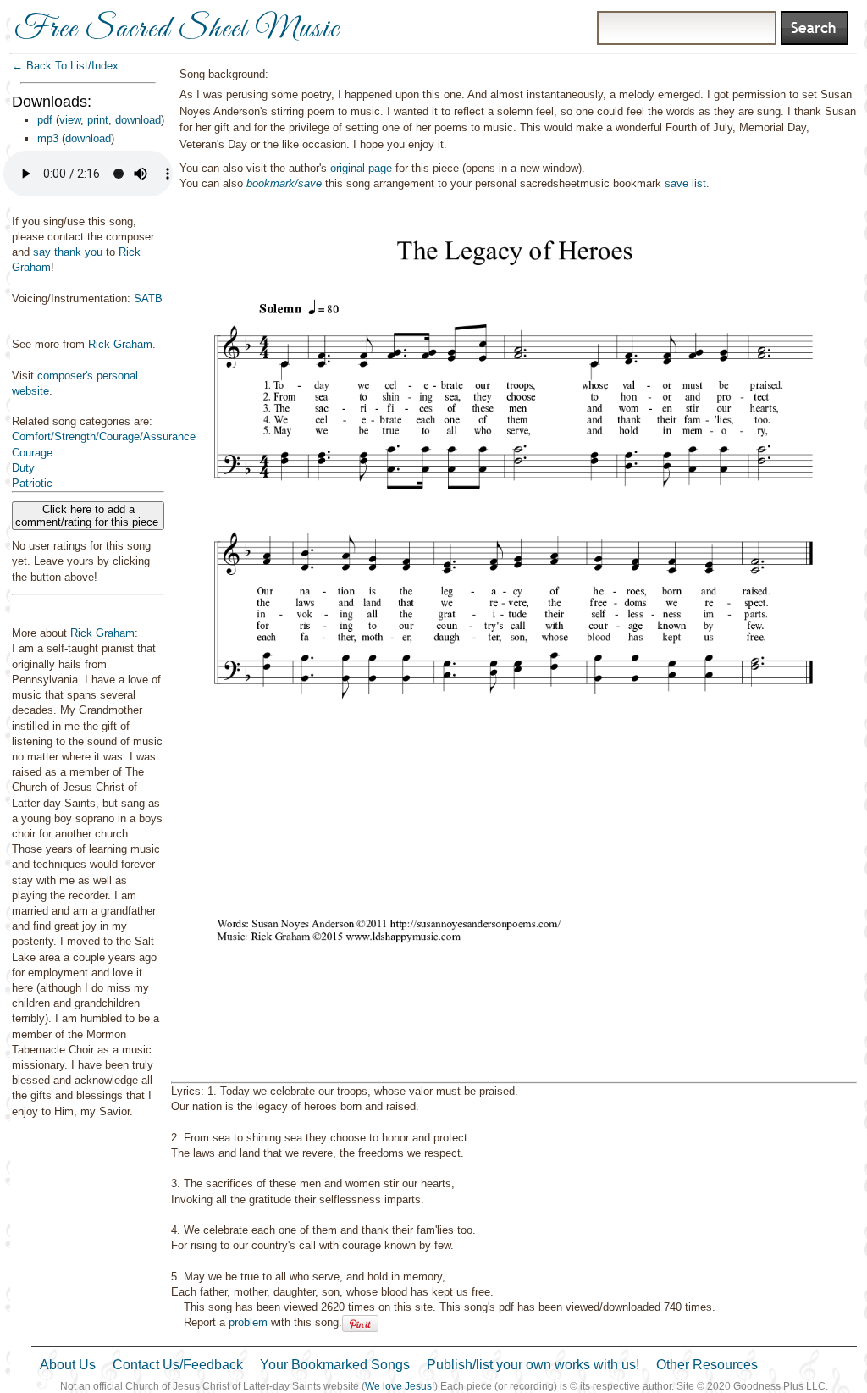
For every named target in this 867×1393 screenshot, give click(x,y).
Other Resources (707, 1364)
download (138, 119)
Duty (23, 468)
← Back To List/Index (65, 65)
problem (248, 1322)
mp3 (47, 138)
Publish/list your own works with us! (533, 1364)
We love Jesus (398, 1386)
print (97, 119)
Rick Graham (120, 344)
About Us (68, 1364)
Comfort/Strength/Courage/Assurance (104, 436)
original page (361, 168)
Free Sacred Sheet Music (177, 29)
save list (685, 183)
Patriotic (32, 483)
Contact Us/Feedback (178, 1364)
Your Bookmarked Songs (335, 1364)
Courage (32, 452)
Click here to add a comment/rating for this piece (88, 515)
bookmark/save (284, 183)
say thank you (67, 252)
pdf (44, 119)
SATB (148, 298)
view (69, 119)
